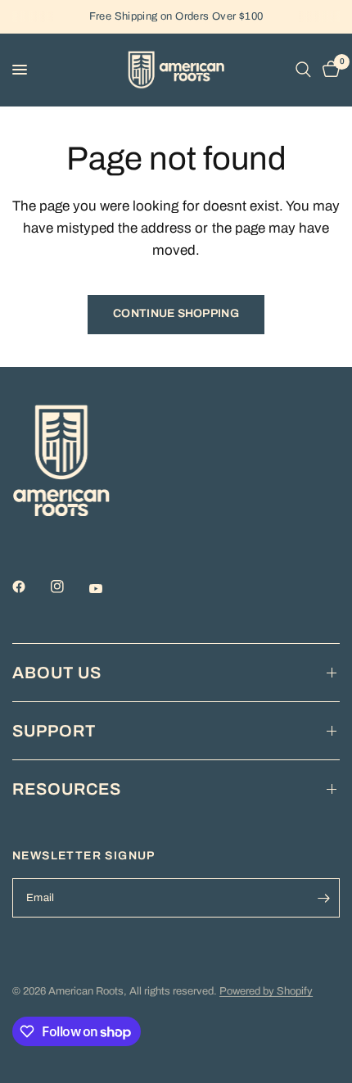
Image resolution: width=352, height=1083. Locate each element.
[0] (328, 70)
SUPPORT (54, 731)
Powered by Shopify (266, 991)
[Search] (303, 70)
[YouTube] (107, 588)
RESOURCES (66, 789)
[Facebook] (30, 587)
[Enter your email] (323, 898)
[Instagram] (69, 587)
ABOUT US (57, 673)
